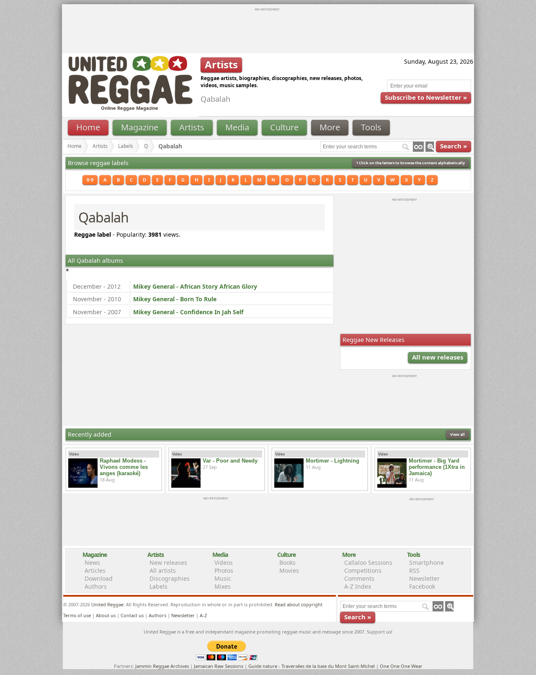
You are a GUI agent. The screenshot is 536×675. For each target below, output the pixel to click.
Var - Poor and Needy (230, 461)
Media (237, 127)
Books (287, 562)
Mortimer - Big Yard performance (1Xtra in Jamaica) (437, 467)
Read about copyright (298, 604)
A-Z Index (357, 586)
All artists (162, 570)
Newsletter (424, 578)
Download (99, 578)
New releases (168, 562)
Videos (223, 562)
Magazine (139, 127)
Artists (191, 127)
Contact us (132, 615)
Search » (453, 146)
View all (457, 434)
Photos (223, 570)
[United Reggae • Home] (130, 102)
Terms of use (77, 615)
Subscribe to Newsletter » (426, 97)
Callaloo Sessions (368, 562)
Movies (289, 570)
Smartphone (426, 562)
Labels (125, 146)
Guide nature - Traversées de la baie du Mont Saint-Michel (311, 666)
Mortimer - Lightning (332, 461)
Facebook (422, 586)
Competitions (362, 570)
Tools (371, 127)
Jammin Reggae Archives (162, 666)
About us (106, 615)
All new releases (437, 357)
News (92, 562)
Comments (359, 578)
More (330, 127)
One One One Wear (401, 666)
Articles (95, 570)
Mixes (222, 586)
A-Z (203, 615)
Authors (96, 586)
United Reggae (107, 604)
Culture (284, 127)
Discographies (169, 578)
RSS (414, 570)
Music (222, 578)
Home (88, 127)
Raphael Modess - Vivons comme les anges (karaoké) (124, 467)
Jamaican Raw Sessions (218, 666)
